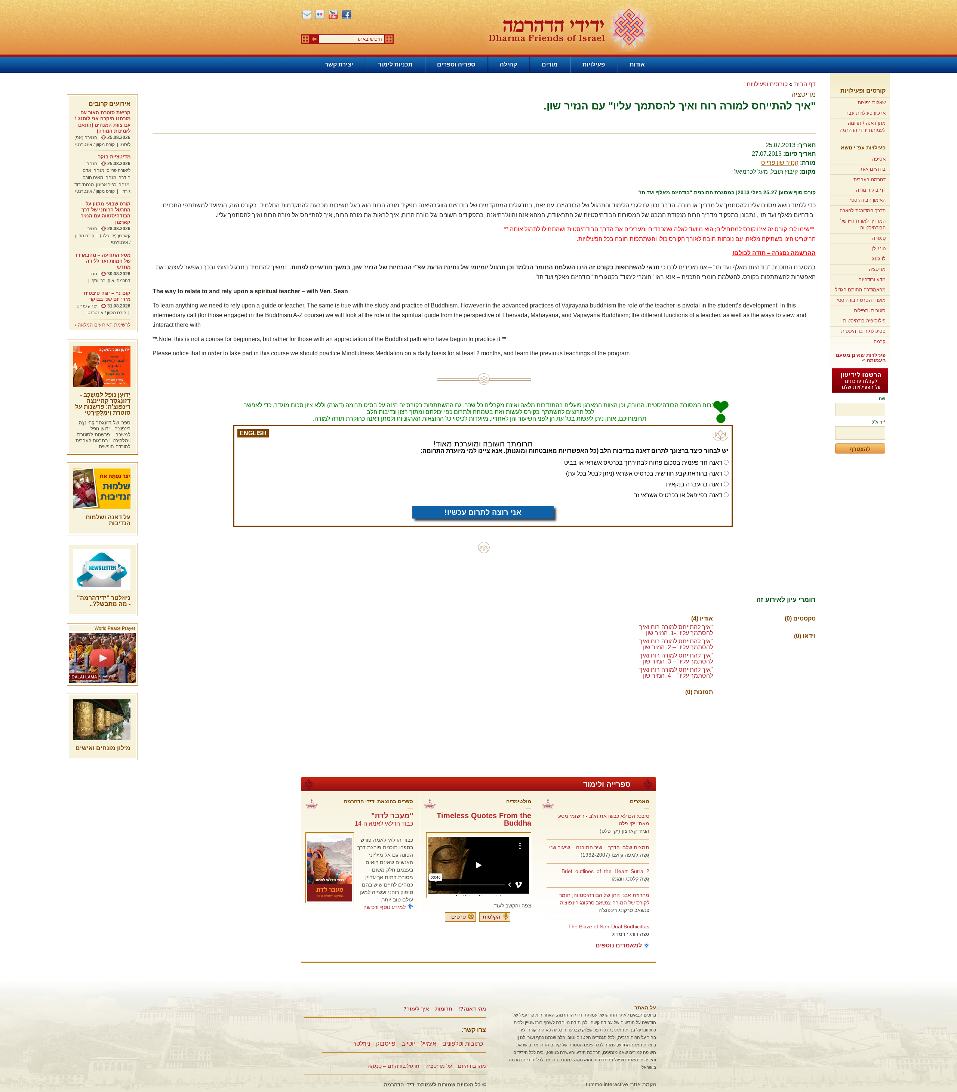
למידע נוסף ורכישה (384, 907)
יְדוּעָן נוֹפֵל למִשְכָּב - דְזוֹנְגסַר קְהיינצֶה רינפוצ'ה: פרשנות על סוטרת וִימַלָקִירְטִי (102, 404)
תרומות (443, 1009)
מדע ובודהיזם (872, 279)
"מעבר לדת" (392, 815)
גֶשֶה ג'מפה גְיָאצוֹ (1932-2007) (615, 855)
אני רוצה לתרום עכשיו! (482, 512)
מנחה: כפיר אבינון (112, 184)
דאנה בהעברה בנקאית (694, 484)
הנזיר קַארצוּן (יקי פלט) (624, 831)
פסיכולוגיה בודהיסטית (863, 331)
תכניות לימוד (395, 64)
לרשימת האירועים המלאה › (102, 325)
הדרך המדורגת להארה (863, 210)
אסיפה (879, 159)
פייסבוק (386, 1043)
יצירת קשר (339, 64)
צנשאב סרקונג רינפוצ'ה (623, 910)
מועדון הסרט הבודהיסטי (861, 300)
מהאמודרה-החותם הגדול (860, 290)
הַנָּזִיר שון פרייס (779, 163)
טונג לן (879, 248)
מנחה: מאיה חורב (99, 177)
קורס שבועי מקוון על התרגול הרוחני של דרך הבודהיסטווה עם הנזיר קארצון (105, 213)
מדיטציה (877, 269)
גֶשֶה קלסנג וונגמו (630, 879)
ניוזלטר (361, 1043)
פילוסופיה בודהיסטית (864, 321)
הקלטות (491, 917)
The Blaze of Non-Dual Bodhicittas (608, 926)
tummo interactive (607, 1084)
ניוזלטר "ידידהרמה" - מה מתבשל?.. (103, 601)
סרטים (458, 917)
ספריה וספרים (456, 64)
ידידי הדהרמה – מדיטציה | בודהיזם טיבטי (568, 28)
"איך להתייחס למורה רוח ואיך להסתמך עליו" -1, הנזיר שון (676, 630)
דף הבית (805, 84)
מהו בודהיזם (472, 1066)
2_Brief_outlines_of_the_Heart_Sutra (605, 871)
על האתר (645, 1008)
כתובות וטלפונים (462, 1043)
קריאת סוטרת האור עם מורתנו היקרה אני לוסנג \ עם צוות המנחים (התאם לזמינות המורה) (102, 122)
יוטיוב (408, 1043)
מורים (550, 64)
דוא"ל (878, 422)
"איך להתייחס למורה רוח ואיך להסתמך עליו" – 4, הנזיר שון (676, 672)
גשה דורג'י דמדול (630, 934)
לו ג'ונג (879, 259)
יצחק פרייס (87, 306)
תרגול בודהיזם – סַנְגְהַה (393, 1066)
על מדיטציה (438, 1066)
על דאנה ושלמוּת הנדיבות (108, 520)
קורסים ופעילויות (863, 90)
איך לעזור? (416, 1009)
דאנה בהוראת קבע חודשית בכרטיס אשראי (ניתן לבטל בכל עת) (644, 473)
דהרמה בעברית (869, 179)
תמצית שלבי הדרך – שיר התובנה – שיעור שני (599, 847)
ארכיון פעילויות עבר (866, 113)
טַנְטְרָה (879, 238)
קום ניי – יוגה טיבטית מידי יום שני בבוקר (107, 296)
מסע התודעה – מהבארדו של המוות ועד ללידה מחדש (103, 261)
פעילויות (593, 64)
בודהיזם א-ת (873, 169)
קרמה (880, 341)
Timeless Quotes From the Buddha (484, 819)
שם (882, 398)
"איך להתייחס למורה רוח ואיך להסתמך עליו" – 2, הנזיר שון (676, 644)
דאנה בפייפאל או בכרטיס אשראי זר (678, 495)
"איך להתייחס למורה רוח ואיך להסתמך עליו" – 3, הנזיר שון (676, 658)
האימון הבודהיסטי (868, 200)
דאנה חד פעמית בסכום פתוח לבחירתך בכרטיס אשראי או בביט (643, 463)
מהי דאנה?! (472, 1009)
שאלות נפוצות (872, 102)
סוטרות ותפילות (870, 310)
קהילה (508, 64)
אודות (637, 64)
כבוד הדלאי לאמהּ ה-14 (384, 823)
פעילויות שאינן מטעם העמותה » (861, 357)
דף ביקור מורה (871, 190)
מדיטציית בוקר (114, 157)
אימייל (428, 1043)
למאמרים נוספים (619, 945)
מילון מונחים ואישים (103, 748)
